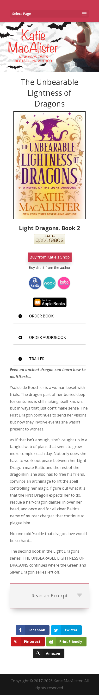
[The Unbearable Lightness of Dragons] (49, 165)
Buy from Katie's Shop (50, 257)
